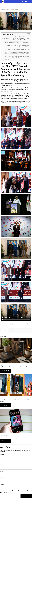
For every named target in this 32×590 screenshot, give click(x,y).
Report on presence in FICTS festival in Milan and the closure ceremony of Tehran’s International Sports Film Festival (16, 40)
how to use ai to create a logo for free (8, 437)
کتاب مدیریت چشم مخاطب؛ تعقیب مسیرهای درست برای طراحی (13, 366)
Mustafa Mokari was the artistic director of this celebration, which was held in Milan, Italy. (16, 43)
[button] (3, 1)
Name (2, 471)
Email (2, 478)
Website (2, 484)
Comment (3, 454)
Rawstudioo (10, 9)
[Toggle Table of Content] (28, 34)
